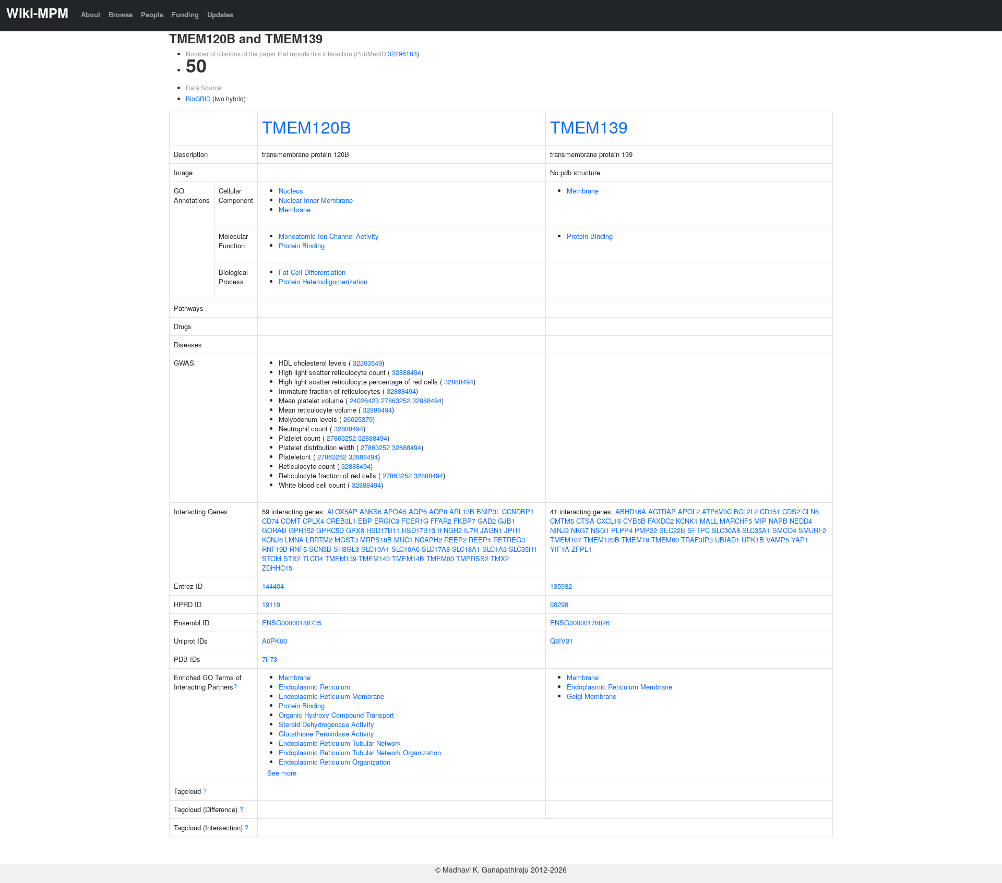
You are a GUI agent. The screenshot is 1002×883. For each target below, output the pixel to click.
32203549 (367, 363)
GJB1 (506, 521)
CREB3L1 (341, 521)
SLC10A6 (405, 549)
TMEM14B (408, 558)
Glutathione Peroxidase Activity (326, 734)
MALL (709, 521)
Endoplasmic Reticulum (314, 687)
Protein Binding (302, 245)
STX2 (292, 558)
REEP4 (480, 540)
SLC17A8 (436, 549)
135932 (561, 586)
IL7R (471, 530)
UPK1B (753, 540)
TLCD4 (313, 558)
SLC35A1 (756, 530)
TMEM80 (440, 558)
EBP (365, 521)
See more (281, 773)
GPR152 (301, 530)
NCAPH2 (428, 540)
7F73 (269, 659)
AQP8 (438, 511)
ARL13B (461, 511)
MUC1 (403, 540)
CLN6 (810, 511)
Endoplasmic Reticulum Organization (334, 762)
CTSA (585, 521)
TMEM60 (665, 540)
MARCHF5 (736, 521)
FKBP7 (464, 521)
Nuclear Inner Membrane (316, 200)
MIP (760, 521)
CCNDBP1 (518, 511)
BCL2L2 (746, 511)
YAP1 (799, 540)
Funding (185, 14)
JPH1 (512, 530)
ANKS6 (370, 511)
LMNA (294, 540)
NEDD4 (801, 521)
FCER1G (414, 521)
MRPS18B (376, 540)
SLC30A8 (726, 530)
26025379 (358, 419)
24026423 (364, 400)
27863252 (395, 400)
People (152, 14)
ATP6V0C (717, 511)
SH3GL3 (346, 549)
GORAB (274, 530)
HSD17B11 (383, 530)
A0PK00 (274, 641)
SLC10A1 (375, 549)
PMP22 (646, 530)
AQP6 (418, 511)
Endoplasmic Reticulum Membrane (331, 696)
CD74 (270, 521)
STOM (271, 558)
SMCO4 (784, 530)
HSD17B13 (418, 530)
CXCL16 (609, 521)
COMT (291, 521)
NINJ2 (559, 530)
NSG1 (600, 530)
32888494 (406, 372)
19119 (271, 604)
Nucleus (291, 191)
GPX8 (355, 530)
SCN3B (320, 549)
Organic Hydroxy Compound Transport (336, 715)
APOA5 (395, 511)
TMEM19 (635, 540)
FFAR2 (441, 521)
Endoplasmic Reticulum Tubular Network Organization (360, 752)
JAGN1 (491, 530)
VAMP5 (777, 540)
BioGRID (198, 98)
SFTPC (698, 530)
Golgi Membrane (591, 696)
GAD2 (487, 521)
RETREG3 (509, 540)
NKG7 (580, 530)
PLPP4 (622, 530)
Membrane (295, 209)
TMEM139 (589, 126)
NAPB (778, 521)
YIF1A (559, 549)
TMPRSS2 (472, 558)
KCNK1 (687, 521)
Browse (121, 14)
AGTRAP (662, 511)
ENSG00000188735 (291, 622)
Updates (220, 14)
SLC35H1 (523, 549)
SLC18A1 (466, 549)
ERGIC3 (386, 521)
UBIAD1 (727, 540)
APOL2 (689, 511)
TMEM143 (374, 558)
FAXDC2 (661, 521)
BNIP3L (488, 511)
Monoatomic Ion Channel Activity (329, 236)
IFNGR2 (449, 530)
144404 (273, 586)
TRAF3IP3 (697, 540)
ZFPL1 (581, 549)
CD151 (770, 511)
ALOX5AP (342, 511)
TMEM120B (306, 126)
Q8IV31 (561, 641)
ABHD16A (630, 511)
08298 (559, 604)
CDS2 (791, 511)
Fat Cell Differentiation (312, 272)
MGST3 (346, 540)
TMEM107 (565, 540)
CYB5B (634, 521)
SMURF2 (812, 530)
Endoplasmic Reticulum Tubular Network (340, 743)
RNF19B (275, 549)
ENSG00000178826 (580, 622)
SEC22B (672, 530)
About (90, 14)
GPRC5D (330, 530)
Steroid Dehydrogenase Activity (326, 724)
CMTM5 (562, 521)
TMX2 (500, 558)
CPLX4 (313, 521)
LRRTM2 (319, 540)
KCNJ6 (272, 540)
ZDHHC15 (277, 568)
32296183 (402, 53)
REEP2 (455, 540)
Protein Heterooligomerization (323, 281)
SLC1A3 (494, 549)
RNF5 (298, 549)
